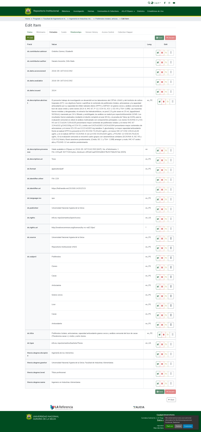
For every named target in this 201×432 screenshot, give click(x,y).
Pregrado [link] (36, 18)
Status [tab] (29, 32)
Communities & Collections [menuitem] (108, 11)
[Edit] (158, 53)
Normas (91, 11)
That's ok (170, 426)
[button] (149, 3)
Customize (188, 426)
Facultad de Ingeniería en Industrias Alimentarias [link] (55, 18)
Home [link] (27, 18)
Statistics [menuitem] (141, 11)
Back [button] (172, 399)
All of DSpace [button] (127, 11)
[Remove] (162, 53)
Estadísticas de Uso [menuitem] (155, 11)
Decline (178, 426)
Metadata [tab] (53, 32)
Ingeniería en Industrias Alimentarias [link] (81, 18)
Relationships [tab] (75, 32)
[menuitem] (164, 3)
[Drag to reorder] (171, 239)
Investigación (79, 11)
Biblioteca (66, 11)
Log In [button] (157, 3)
